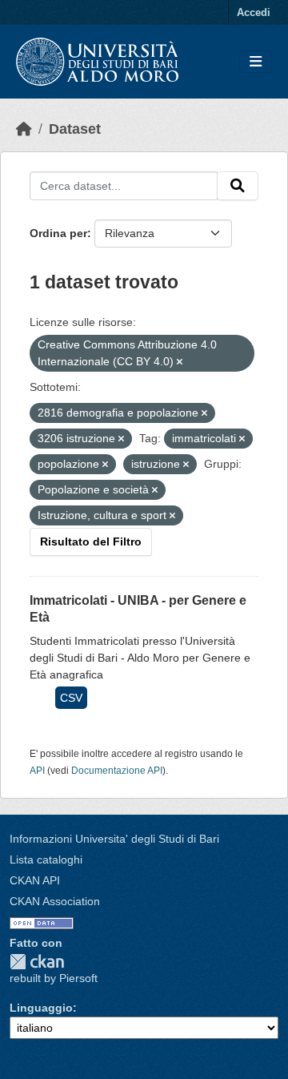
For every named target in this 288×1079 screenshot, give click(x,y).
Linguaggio (41, 1007)
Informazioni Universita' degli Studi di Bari (114, 838)
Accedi (253, 12)
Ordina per (58, 233)
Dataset (75, 129)
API (37, 770)
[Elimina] (179, 362)
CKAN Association (55, 901)
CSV (71, 697)
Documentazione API (116, 770)
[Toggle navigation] (255, 62)
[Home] (24, 129)
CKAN (37, 961)
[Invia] (237, 185)
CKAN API (35, 880)
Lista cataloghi (46, 859)
